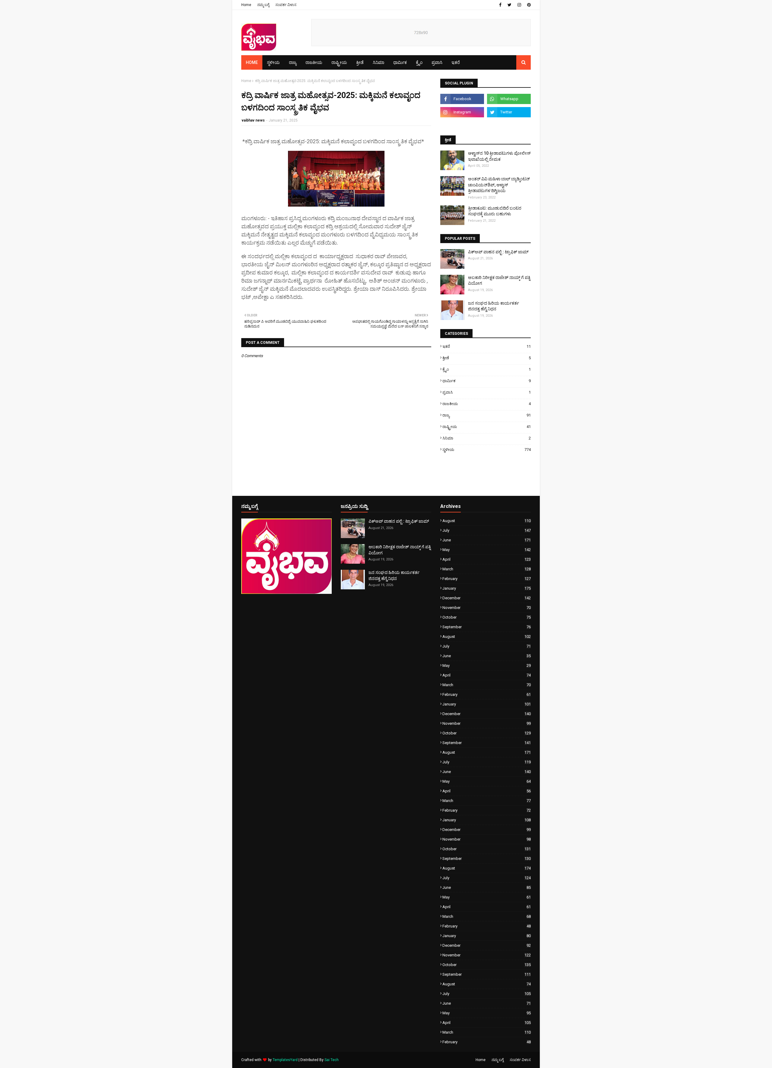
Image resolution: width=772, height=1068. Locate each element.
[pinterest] (528, 5)
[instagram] (519, 5)
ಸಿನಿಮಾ (486, 438)
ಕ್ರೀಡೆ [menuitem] (360, 62)
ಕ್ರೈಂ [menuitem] (419, 62)
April (486, 559)
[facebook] (500, 5)
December (486, 598)
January (486, 588)
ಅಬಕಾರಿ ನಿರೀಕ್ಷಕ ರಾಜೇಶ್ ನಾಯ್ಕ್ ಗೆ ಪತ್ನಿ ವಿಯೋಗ (499, 280)
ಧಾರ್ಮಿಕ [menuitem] (400, 62)
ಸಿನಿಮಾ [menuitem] (378, 62)
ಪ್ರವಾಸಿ (486, 392)
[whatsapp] (509, 99)
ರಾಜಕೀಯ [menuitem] (313, 62)
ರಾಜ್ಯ (486, 415)
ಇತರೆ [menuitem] (455, 62)
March (486, 569)
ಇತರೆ (486, 346)
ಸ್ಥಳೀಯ (486, 449)
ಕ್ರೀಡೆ (486, 358)
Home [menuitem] (252, 62)
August (486, 520)
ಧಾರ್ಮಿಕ (486, 381)
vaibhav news (253, 120)
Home (246, 5)
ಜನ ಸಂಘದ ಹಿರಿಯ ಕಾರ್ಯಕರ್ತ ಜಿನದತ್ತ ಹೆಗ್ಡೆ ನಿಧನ (493, 306)
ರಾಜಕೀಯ (486, 403)
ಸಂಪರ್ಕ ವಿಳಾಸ (285, 5)
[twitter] (509, 5)
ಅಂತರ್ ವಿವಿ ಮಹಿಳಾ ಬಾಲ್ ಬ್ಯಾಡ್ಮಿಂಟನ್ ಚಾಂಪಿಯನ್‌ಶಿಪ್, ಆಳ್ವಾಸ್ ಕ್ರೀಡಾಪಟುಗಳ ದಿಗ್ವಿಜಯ (499, 184)
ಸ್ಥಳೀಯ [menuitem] (273, 62)
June (486, 540)
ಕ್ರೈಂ (486, 369)
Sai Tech (331, 1060)
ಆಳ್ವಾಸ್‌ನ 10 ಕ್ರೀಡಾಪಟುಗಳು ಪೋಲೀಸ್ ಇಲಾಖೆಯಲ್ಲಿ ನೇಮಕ (499, 156)
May (486, 549)
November (486, 607)
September (486, 627)
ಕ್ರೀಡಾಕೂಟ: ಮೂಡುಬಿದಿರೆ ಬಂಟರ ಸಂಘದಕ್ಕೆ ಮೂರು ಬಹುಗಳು (494, 211)
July (486, 530)
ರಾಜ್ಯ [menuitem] (292, 62)
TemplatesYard (285, 1060)
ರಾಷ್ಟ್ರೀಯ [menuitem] (339, 62)
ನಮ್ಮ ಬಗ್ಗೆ (263, 5)
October (486, 617)
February (486, 578)
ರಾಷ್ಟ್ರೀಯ (486, 426)
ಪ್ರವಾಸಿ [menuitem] (437, 62)
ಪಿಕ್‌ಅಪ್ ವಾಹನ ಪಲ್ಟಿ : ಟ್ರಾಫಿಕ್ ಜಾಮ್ (498, 251)
